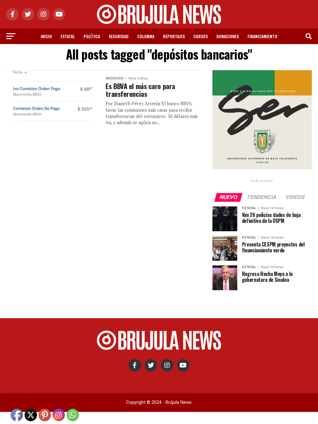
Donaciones (227, 36)
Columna (145, 36)
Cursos (200, 36)
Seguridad (119, 36)
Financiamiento (262, 36)
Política (92, 36)
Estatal (68, 36)
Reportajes (174, 36)
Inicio (46, 36)
